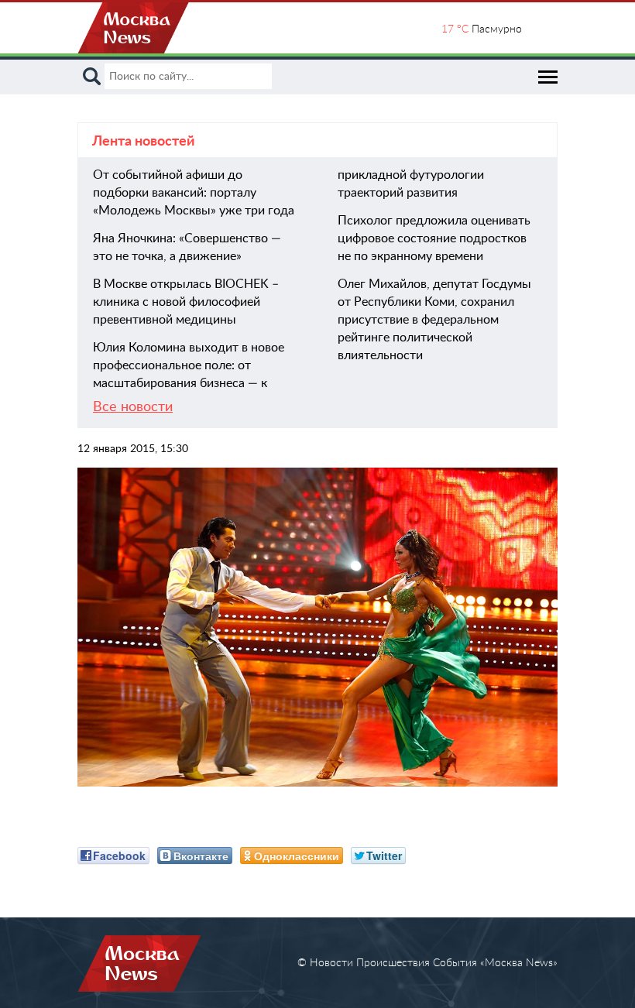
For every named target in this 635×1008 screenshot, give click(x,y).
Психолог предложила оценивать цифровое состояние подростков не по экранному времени (434, 238)
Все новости (133, 407)
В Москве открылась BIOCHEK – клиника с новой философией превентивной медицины (186, 302)
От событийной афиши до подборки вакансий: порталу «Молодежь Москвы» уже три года (193, 193)
